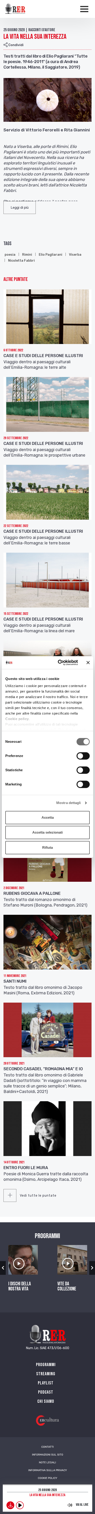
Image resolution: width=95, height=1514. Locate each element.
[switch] (83, 756)
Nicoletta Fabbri (21, 261)
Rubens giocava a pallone (32, 893)
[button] (19, 207)
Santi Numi (15, 981)
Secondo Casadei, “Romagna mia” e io (43, 1068)
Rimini (27, 255)
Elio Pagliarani (50, 255)
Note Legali (47, 1462)
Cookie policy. (17, 719)
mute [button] (70, 1505)
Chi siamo (45, 1401)
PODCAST (45, 1392)
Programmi (46, 1364)
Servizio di (14, 130)
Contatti (47, 1446)
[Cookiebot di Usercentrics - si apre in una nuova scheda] (59, 662)
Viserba (75, 255)
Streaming (45, 1374)
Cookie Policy (47, 1478)
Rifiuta (47, 847)
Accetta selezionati (47, 832)
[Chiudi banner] (88, 662)
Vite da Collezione (66, 1286)
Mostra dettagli (68, 803)
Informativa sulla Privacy (47, 1470)
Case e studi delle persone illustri (43, 355)
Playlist (45, 1383)
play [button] (20, 1505)
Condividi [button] (16, 45)
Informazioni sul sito (47, 1454)
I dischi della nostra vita (19, 1286)
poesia (10, 255)
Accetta (48, 817)
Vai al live (82, 1505)
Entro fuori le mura (25, 1167)
